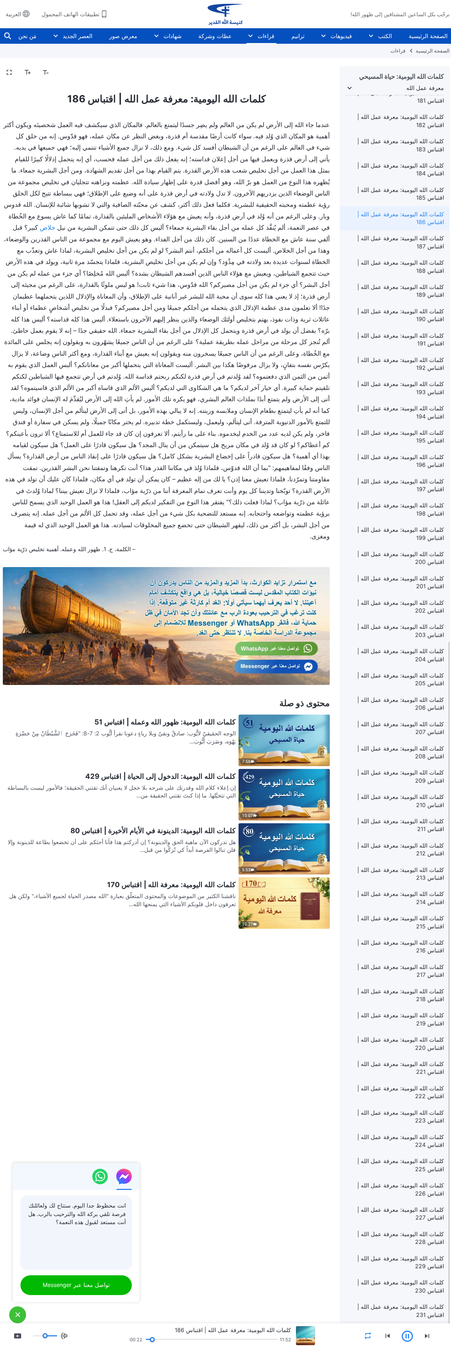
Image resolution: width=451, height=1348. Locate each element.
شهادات (172, 36)
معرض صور (123, 36)
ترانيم (297, 36)
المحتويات (314, 72)
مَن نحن (27, 36)
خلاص (47, 227)
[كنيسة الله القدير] (225, 14)
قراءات (266, 36)
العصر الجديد (77, 36)
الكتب (385, 36)
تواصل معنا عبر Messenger (76, 1284)
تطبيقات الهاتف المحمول (70, 14)
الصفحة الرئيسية (428, 36)
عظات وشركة (215, 36)
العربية (13, 14)
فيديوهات (341, 36)
